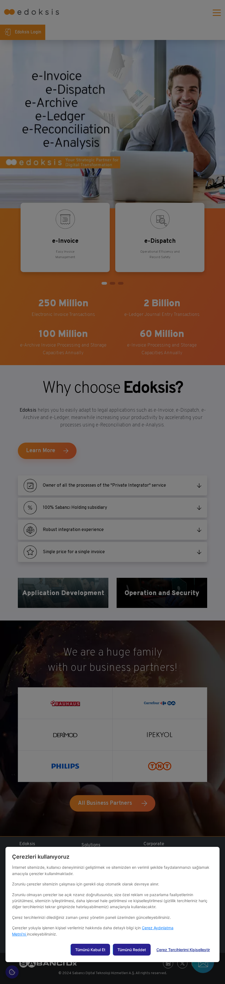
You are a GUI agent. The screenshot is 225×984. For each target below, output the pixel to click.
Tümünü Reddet (131, 949)
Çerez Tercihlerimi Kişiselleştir (183, 949)
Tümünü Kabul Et (90, 949)
